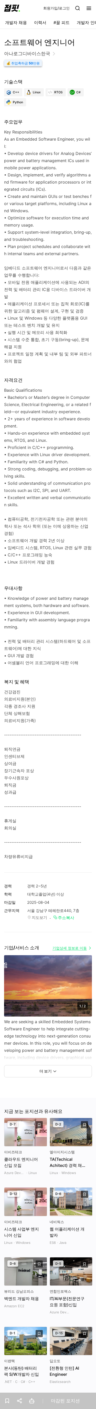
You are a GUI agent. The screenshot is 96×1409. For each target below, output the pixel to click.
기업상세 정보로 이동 (69, 948)
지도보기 (39, 917)
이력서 (40, 22)
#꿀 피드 (62, 22)
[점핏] (12, 8)
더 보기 (45, 1071)
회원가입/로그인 (56, 8)
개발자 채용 (16, 22)
